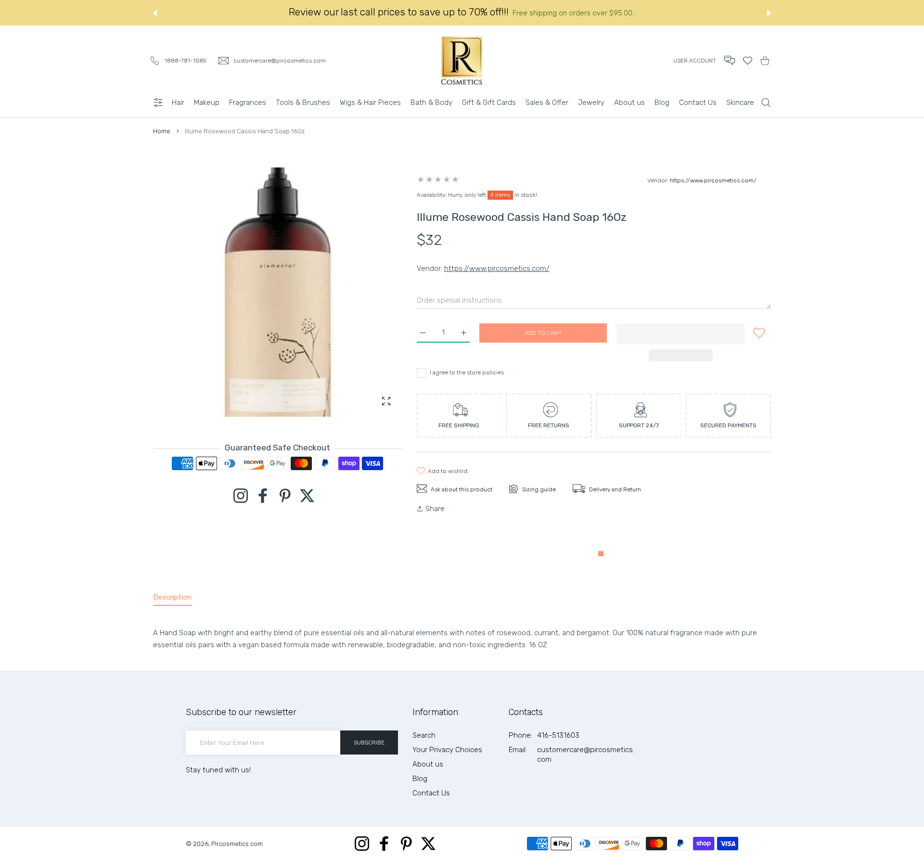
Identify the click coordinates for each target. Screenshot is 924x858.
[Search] (766, 102)
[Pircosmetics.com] (462, 60)
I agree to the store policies (467, 372)
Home (161, 131)
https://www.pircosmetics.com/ (713, 180)
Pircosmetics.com (237, 843)
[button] (155, 13)
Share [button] (435, 508)
